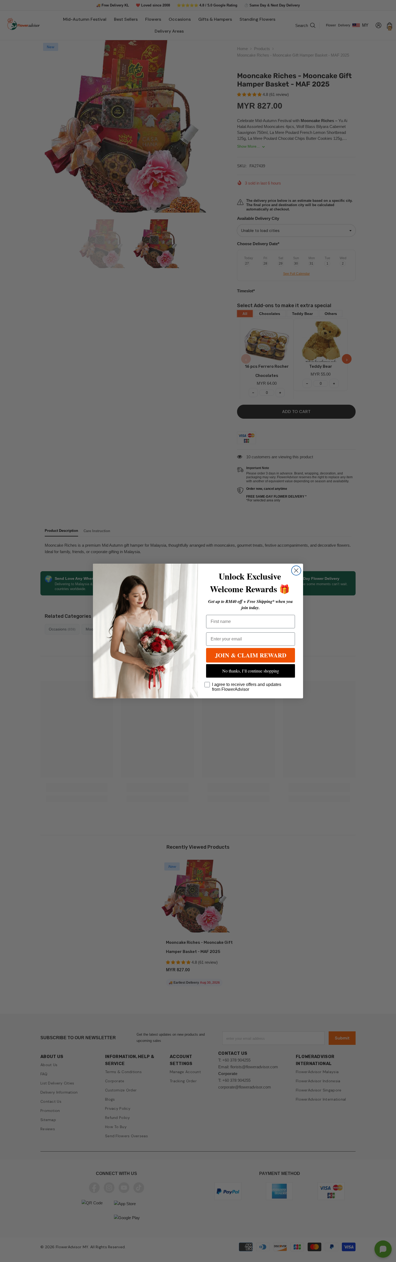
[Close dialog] (296, 570)
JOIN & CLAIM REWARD (250, 655)
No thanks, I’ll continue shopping (250, 671)
